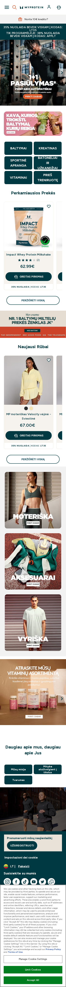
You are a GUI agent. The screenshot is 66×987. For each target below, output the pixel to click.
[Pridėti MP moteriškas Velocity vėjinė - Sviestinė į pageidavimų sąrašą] (48, 360)
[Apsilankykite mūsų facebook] (16, 881)
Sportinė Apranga (18, 163)
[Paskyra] (49, 7)
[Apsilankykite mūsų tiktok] (25, 881)
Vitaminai (18, 177)
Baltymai (18, 148)
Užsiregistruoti (22, 845)
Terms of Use (15, 952)
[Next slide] (62, 73)
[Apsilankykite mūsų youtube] (33, 881)
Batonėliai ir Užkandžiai (48, 163)
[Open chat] (51, 881)
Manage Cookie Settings (33, 959)
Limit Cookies (33, 969)
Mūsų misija (18, 769)
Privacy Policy (53, 949)
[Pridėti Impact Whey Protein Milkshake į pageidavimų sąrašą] (48, 206)
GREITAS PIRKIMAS (31, 276)
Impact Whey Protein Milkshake (28, 254)
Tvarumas (18, 780)
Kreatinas (48, 148)
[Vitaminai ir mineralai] (33, 692)
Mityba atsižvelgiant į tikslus (47, 769)
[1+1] (33, 73)
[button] (26, 408)
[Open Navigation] (7, 7)
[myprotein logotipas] (31, 7)
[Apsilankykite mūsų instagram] (7, 881)
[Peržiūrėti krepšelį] (59, 7)
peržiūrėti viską (33, 300)
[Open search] (14, 7)
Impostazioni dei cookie (21, 857)
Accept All (33, 980)
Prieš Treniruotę (47, 177)
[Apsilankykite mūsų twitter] (42, 881)
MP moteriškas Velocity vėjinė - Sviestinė (28, 416)
